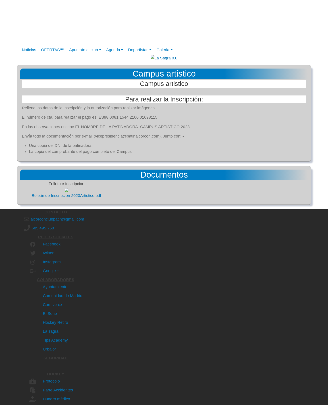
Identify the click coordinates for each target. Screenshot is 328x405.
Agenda (113, 50)
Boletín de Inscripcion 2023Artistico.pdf (66, 195)
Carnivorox (52, 304)
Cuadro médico (56, 399)
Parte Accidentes (58, 390)
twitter (48, 253)
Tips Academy (55, 340)
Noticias (29, 50)
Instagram (52, 262)
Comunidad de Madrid (62, 296)
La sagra (50, 331)
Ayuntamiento (55, 287)
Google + (51, 271)
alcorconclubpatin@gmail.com (57, 219)
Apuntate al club (83, 50)
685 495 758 (43, 228)
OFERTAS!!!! (52, 50)
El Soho (50, 313)
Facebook (51, 244)
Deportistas (138, 50)
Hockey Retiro (55, 322)
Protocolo (51, 381)
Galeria (162, 50)
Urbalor (49, 349)
